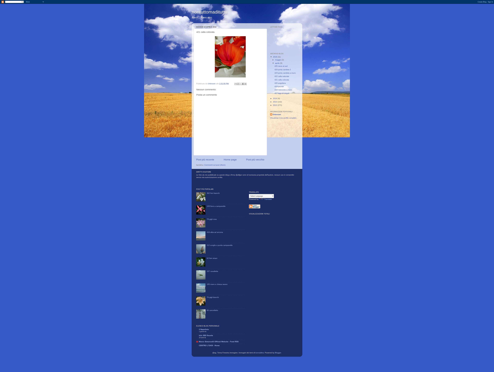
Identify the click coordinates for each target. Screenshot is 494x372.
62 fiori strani (212, 258)
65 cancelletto (212, 310)
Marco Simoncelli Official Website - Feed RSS (219, 342)
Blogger (278, 353)
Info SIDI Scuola (206, 335)
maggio (278, 60)
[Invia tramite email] (235, 84)
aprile (277, 63)
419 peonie (279, 86)
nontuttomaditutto (209, 12)
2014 (275, 98)
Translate (268, 199)
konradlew (259, 353)
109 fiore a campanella (216, 206)
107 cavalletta (212, 271)
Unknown (277, 114)
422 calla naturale (282, 76)
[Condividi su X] (240, 84)
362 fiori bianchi (213, 193)
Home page (230, 159)
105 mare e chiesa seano (217, 284)
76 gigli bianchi (213, 297)
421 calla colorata (282, 80)
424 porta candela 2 (283, 70)
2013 (275, 102)
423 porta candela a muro (285, 73)
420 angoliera (280, 83)
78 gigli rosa (212, 219)
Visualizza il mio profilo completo (283, 118)
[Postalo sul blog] (238, 84)
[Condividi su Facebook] (243, 84)
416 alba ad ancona (215, 232)
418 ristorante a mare (283, 90)
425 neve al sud (281, 66)
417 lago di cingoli (282, 93)
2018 (275, 57)
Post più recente (205, 159)
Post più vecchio (255, 159)
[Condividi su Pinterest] (245, 84)
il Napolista (204, 329)
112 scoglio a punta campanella (219, 245)
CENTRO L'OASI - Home (209, 345)
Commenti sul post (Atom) (215, 165)
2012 (275, 105)
